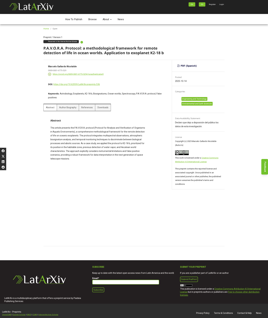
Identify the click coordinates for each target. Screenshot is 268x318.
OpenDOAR (6, 315)
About (106, 19)
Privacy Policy (203, 313)
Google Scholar (19, 315)
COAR (35, 315)
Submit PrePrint (189, 279)
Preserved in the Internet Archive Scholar (62, 42)
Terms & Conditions (223, 313)
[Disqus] (106, 206)
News (121, 19)
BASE (29, 315)
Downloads (103, 107)
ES (202, 4)
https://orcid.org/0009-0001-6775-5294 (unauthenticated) (78, 74)
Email (95, 278)
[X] (3, 156)
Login (221, 4)
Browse (92, 19)
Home (46, 28)
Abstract (50, 107)
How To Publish (73, 19)
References (87, 107)
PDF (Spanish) (188, 65)
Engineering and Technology (194, 99)
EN (192, 4)
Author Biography (67, 107)
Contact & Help (244, 313)
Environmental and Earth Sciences (197, 104)
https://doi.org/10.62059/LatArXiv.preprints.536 (76, 84)
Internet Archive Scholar (48, 315)
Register (212, 4)
